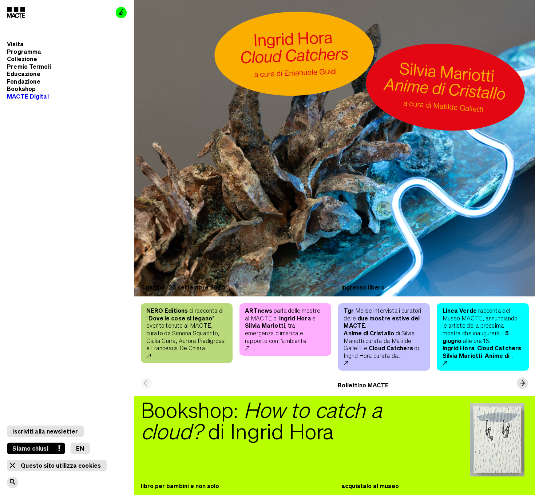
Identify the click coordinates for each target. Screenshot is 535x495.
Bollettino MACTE (363, 385)
